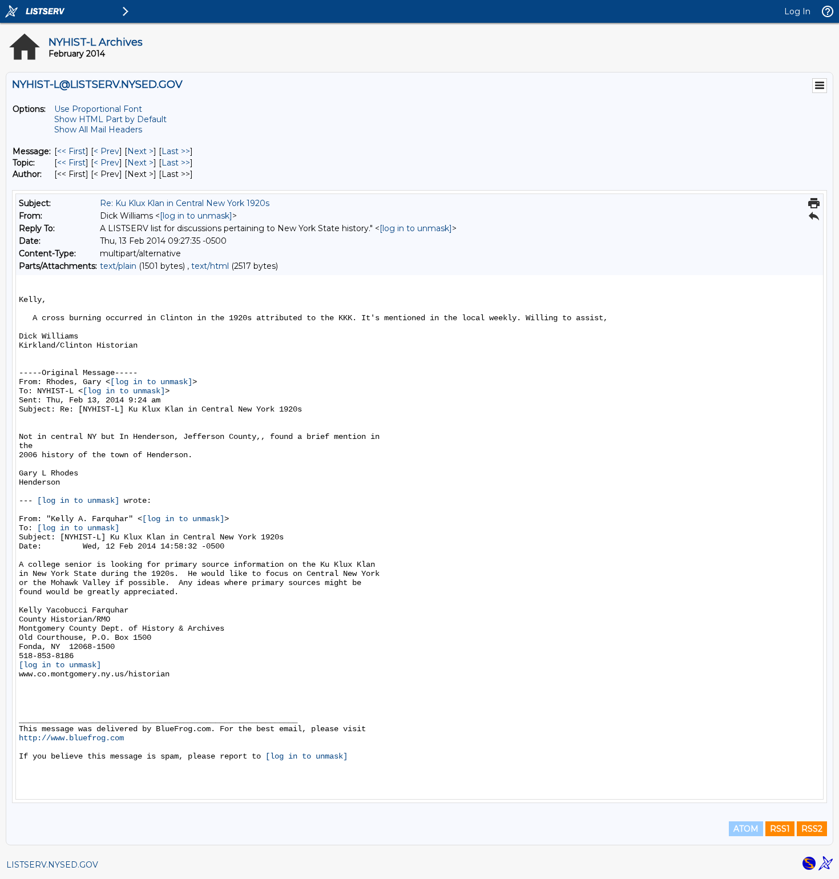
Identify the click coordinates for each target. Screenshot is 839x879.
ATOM (746, 829)
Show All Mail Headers (98, 129)
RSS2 (811, 829)
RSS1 (780, 829)
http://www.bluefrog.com (71, 738)
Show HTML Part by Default (110, 119)
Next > (140, 151)
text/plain (118, 266)
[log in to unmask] (196, 216)
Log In (797, 11)
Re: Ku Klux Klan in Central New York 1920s (184, 203)
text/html (210, 266)
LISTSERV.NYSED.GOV (52, 865)
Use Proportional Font (98, 109)
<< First (71, 151)
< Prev (106, 151)
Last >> (176, 151)
